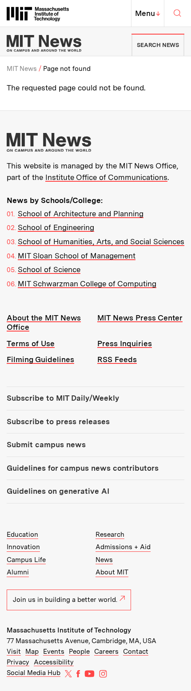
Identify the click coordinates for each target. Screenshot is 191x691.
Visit (14, 652)
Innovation (23, 547)
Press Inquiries (124, 343)
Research (110, 535)
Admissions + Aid (123, 547)
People (79, 652)
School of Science (49, 269)
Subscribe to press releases (58, 421)
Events (53, 652)
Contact (135, 652)
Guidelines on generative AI (58, 491)
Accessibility (54, 662)
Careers (106, 652)
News (104, 560)
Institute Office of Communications (106, 177)
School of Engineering (56, 227)
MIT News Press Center (140, 317)
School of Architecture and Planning (80, 213)
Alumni (18, 572)
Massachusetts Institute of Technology (69, 630)
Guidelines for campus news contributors (83, 468)
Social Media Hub (33, 673)
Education (22, 535)
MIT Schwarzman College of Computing (87, 283)
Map (32, 652)
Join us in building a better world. (65, 600)
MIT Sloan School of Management (76, 255)
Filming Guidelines (40, 359)
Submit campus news (46, 444)
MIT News (22, 69)
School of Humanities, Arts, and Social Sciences (101, 241)
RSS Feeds (117, 359)
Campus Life (26, 560)
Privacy (18, 662)
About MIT (112, 572)
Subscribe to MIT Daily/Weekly (63, 398)
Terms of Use (31, 343)
